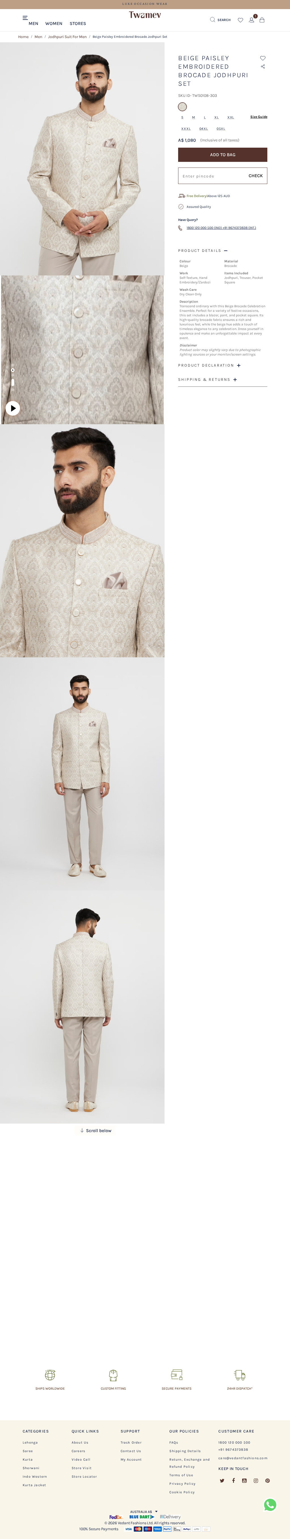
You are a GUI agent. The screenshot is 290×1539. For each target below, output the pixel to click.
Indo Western (35, 1477)
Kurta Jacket (34, 1485)
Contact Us (131, 1451)
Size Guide (258, 117)
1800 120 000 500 (234, 1442)
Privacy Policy (182, 1484)
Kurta (28, 1459)
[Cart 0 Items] (262, 21)
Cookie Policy (182, 1492)
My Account (131, 1459)
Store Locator (84, 1477)
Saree (28, 1451)
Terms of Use (181, 1475)
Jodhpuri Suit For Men (67, 36)
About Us (80, 1442)
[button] (33, 23)
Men (38, 36)
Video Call (81, 1459)
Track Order (131, 1442)
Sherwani (31, 1468)
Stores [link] (78, 23)
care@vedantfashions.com (243, 1458)
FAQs (173, 1442)
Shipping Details (185, 1451)
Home (23, 36)
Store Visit (82, 1468)
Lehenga (30, 1442)
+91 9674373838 (233, 1450)
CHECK (256, 175)
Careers (78, 1451)
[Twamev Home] (145, 15)
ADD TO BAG (223, 154)
